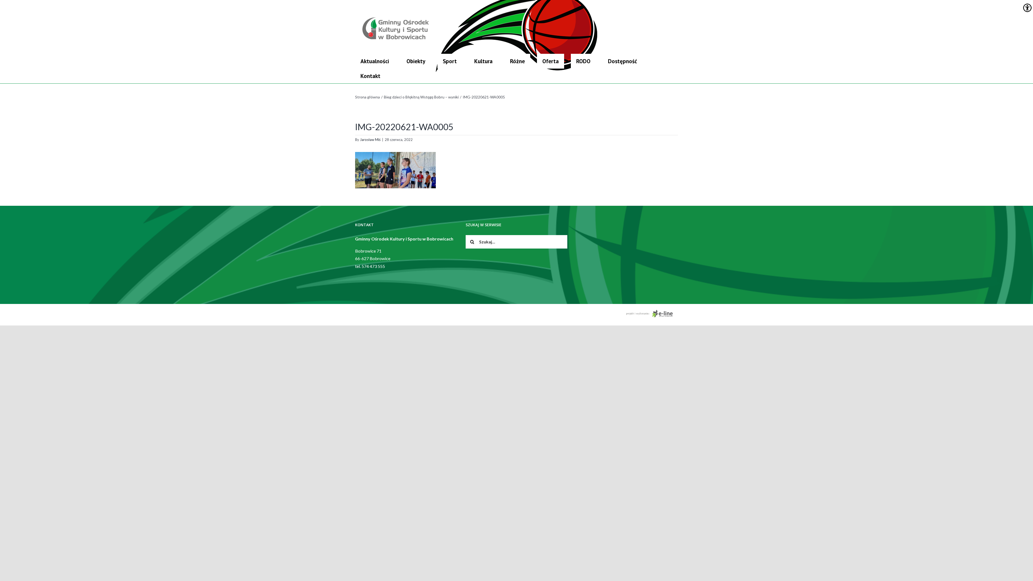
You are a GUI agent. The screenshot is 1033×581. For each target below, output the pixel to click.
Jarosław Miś (370, 139)
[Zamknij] (676, 55)
